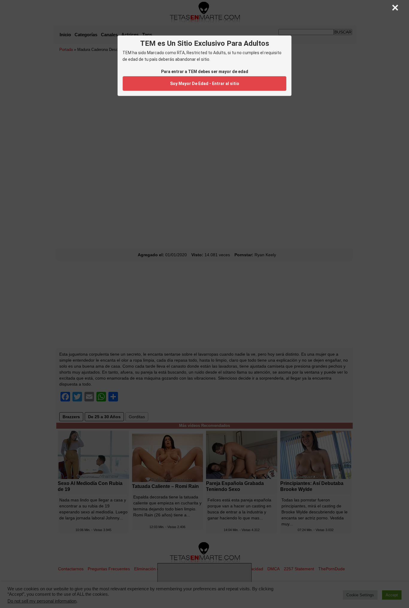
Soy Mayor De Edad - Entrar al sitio (204, 83)
